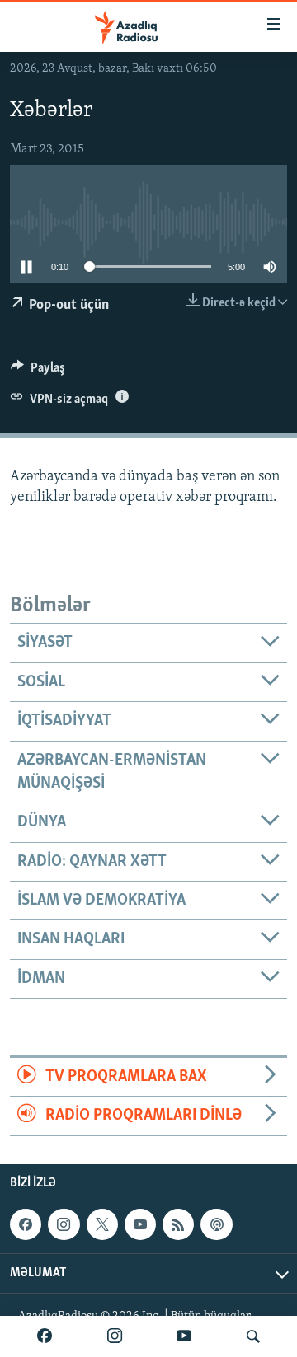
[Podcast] (216, 1224)
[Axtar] (253, 1336)
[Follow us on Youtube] (140, 1224)
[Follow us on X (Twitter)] (102, 1224)
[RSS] (178, 1224)
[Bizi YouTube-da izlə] (184, 1336)
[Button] (38, 371)
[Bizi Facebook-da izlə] (44, 1336)
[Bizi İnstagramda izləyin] (114, 1336)
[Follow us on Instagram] (63, 1224)
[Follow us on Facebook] (25, 1224)
